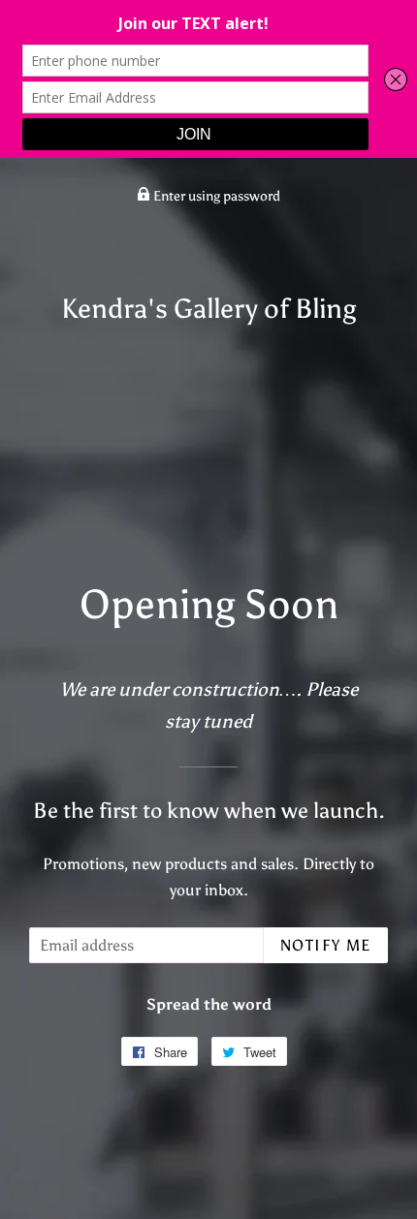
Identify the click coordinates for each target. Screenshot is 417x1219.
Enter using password (215, 196)
